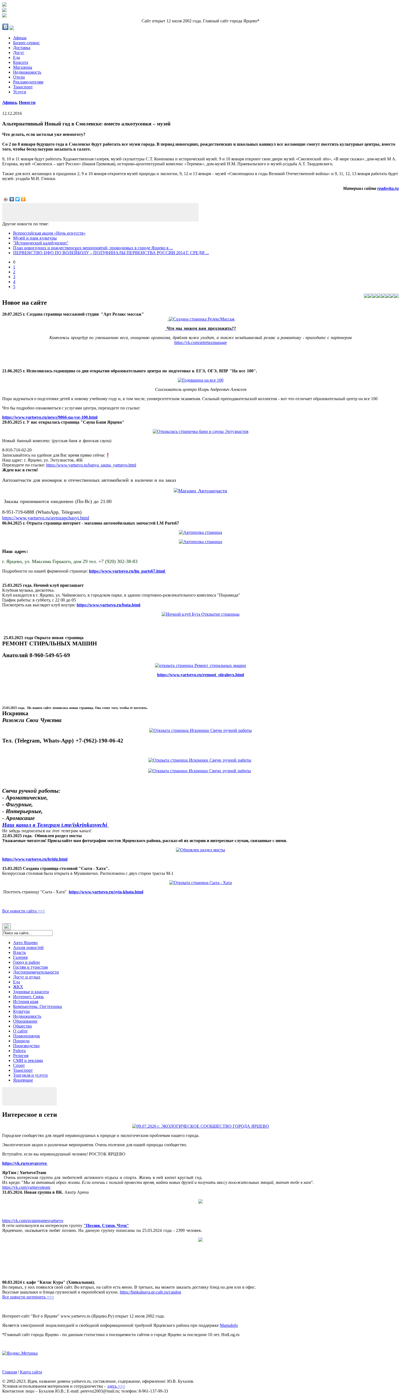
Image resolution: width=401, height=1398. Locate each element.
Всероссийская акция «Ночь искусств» (49, 233)
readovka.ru (388, 188)
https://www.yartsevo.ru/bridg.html (34, 859)
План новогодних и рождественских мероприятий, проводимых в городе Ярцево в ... (93, 248)
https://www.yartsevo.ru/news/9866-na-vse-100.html (49, 417)
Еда (16, 57)
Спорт (19, 1065)
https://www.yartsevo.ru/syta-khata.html (106, 892)
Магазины (22, 67)
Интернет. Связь (28, 996)
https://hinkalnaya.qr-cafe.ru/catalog (150, 1292)
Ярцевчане (23, 1080)
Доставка (21, 47)
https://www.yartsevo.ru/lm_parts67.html (127, 571)
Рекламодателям (28, 82)
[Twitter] (17, 199)
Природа (21, 1040)
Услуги (19, 91)
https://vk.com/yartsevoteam (26, 1187)
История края (25, 1001)
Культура (21, 1011)
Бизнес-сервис (26, 42)
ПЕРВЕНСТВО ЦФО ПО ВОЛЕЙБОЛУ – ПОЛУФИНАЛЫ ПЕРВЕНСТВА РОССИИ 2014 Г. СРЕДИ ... (111, 252)
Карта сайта (31, 1372)
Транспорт (23, 87)
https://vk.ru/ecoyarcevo (25, 1163)
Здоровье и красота (31, 991)
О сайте (20, 1031)
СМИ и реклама (28, 1060)
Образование (25, 1021)
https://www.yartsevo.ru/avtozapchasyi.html (45, 517)
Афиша (19, 37)
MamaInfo (229, 1325)
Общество (22, 1026)
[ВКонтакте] (12, 199)
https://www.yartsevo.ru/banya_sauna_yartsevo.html (91, 465)
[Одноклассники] (23, 199)
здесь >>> (116, 1386)
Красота (20, 62)
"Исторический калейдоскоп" (40, 243)
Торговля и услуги (30, 1075)
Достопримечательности (36, 972)
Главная (9, 1372)
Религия (20, 1055)
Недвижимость (27, 72)
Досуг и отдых (26, 977)
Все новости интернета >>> (28, 1297)
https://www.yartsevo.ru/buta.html (108, 605)
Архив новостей (28, 947)
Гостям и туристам (30, 967)
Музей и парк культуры (35, 238)
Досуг (18, 52)
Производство (26, 1045)
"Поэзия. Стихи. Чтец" (106, 1225)
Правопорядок (26, 1036)
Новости (27, 102)
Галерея (20, 957)
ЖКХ (18, 986)
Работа (19, 1050)
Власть (19, 952)
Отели (19, 77)
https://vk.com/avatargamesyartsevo (32, 1220)
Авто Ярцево (25, 942)
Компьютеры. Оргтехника (37, 1006)
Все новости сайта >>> (23, 911)
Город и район (26, 962)
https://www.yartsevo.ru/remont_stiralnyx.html (200, 674)
